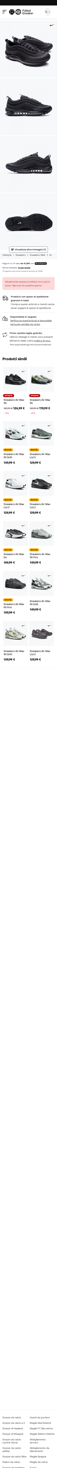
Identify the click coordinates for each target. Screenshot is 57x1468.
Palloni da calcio (11, 1462)
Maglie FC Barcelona (41, 1428)
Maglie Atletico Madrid (42, 1433)
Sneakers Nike (37, 255)
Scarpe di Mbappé (12, 1433)
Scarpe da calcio (11, 1417)
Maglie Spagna (38, 1456)
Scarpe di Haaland (12, 1428)
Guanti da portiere (40, 1417)
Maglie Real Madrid (40, 1422)
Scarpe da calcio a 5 (13, 1422)
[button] (28, 320)
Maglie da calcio (39, 1462)
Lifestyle (7, 255)
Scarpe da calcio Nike (14, 1456)
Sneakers (21, 255)
